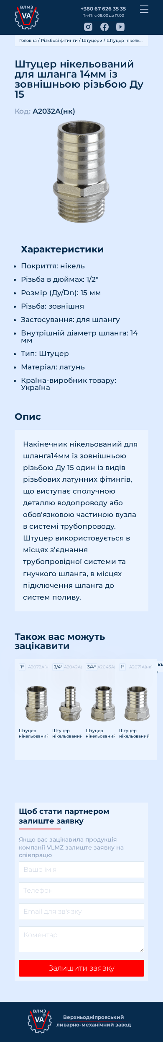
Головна (28, 40)
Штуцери (92, 40)
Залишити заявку (81, 968)
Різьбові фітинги (59, 40)
